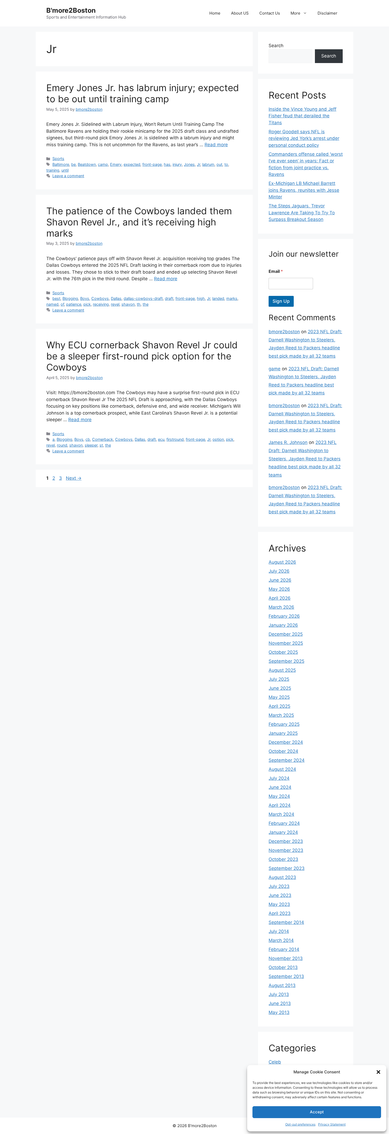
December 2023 (286, 841)
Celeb (275, 1062)
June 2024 (280, 787)
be (73, 164)
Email (276, 271)
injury (177, 164)
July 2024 (279, 778)
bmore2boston (284, 331)
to (226, 164)
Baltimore (60, 164)
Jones (189, 164)
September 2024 (287, 760)
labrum (208, 164)
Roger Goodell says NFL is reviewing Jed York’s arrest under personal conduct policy (304, 138)
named (52, 304)
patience (73, 304)
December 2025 (286, 634)
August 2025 (282, 670)
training (52, 170)
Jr (198, 164)
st (101, 445)
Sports (58, 158)
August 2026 (282, 562)
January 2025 (283, 733)
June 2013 (280, 1003)
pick (87, 304)
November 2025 (286, 643)
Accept (317, 1111)
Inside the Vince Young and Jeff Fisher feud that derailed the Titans (302, 115)
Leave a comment (68, 176)
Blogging (70, 298)
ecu (161, 439)
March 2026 (281, 607)
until (65, 170)
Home (214, 13)
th (139, 304)
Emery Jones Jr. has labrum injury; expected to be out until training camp (142, 93)
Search (276, 45)
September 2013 (286, 976)
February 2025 (284, 724)
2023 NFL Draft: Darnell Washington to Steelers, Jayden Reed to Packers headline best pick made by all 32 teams (305, 458)
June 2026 (280, 580)
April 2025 (279, 706)
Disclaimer (327, 13)
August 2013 (282, 985)
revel (115, 304)
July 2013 (279, 994)
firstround (175, 439)
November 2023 (286, 850)
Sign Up (281, 301)
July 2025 (279, 679)
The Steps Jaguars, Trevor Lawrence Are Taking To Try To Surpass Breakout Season (302, 212)
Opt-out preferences (300, 1124)
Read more (216, 144)
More (295, 13)
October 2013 (283, 967)
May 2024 (279, 796)
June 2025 (280, 688)
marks (231, 298)
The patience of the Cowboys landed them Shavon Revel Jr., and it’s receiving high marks (139, 222)
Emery (115, 164)
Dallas (116, 298)
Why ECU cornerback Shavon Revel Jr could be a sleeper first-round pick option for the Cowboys (142, 356)
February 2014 (284, 949)
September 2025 (286, 661)
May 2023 (279, 904)
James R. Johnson (288, 442)
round (62, 445)
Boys (84, 298)
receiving (101, 304)
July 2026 (279, 571)
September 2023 (287, 868)
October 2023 (283, 859)
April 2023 (280, 913)
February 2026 (284, 616)
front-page (152, 164)
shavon (128, 304)
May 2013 (279, 1012)
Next (74, 478)
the (145, 304)
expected (132, 164)
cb (87, 439)
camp (103, 164)
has (167, 164)
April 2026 (280, 598)
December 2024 (286, 742)
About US (240, 13)
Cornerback (102, 439)
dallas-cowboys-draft (143, 298)
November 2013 (286, 958)
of (62, 304)
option (218, 439)
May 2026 (279, 589)
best (56, 298)
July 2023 (279, 886)
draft (169, 298)
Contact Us (269, 13)
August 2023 (282, 877)
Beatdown (87, 164)
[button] (378, 1072)
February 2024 (284, 823)
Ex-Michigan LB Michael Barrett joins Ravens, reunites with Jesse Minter (304, 190)
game (275, 368)
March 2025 (281, 715)
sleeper (91, 445)
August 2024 (282, 769)
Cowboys (100, 298)
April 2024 (280, 805)
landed (218, 298)
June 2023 (280, 895)
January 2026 (283, 625)
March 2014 (281, 940)
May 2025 (279, 697)
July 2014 (279, 931)
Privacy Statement (332, 1124)
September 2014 (286, 922)
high (201, 298)
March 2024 (281, 814)
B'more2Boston (71, 10)
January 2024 (283, 832)
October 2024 (283, 751)
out (219, 164)
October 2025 (283, 652)
